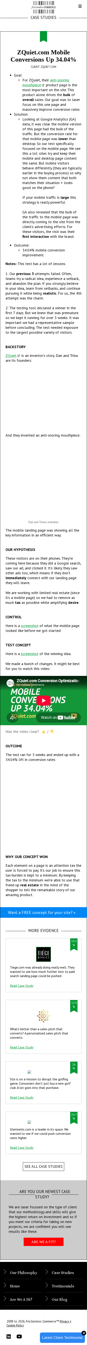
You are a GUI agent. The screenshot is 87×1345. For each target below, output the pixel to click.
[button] (77, 8)
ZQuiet (10, 355)
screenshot (29, 625)
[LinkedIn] (12, 1336)
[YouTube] (22, 1336)
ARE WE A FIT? (43, 1241)
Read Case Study (21, 985)
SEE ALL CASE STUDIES (43, 1166)
